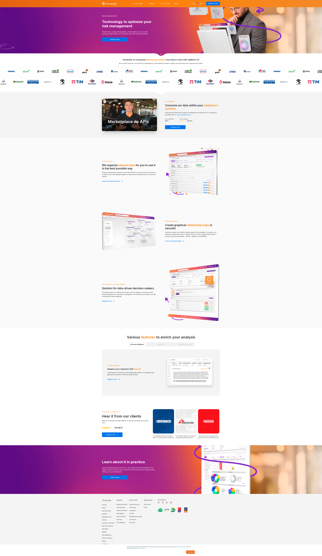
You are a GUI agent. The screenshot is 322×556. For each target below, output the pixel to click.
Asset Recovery (121, 507)
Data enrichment (121, 516)
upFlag (104, 541)
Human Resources (134, 504)
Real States (105, 529)
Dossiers (104, 504)
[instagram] (163, 503)
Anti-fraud (119, 519)
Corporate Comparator (108, 523)
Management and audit (135, 516)
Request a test (114, 39)
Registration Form (107, 517)
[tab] (137, 344)
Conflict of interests (122, 510)
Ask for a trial (115, 477)
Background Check (122, 504)
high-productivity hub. (184, 115)
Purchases (132, 522)
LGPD (145, 507)
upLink (104, 508)
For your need (137, 3)
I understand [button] (190, 552)
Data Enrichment (106, 511)
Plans (176, 3)
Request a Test (213, 3)
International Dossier (107, 526)
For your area (165, 3)
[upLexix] (109, 3)
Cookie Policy (180, 546)
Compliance (132, 510)
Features (151, 3)
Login (193, 3)
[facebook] (159, 503)
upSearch (104, 514)
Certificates (105, 544)
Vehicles (104, 520)
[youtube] (171, 503)
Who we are (147, 504)
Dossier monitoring (107, 538)
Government (132, 519)
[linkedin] (167, 503)
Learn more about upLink (173, 241)
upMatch (104, 532)
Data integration (121, 522)
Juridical (131, 513)
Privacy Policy (142, 548)
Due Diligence (120, 513)
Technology (132, 507)
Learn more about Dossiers (111, 181)
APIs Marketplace (107, 535)
